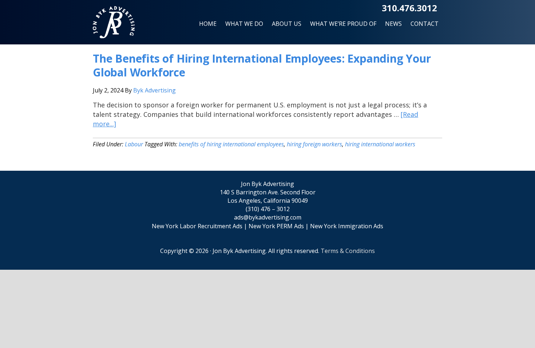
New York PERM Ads (276, 226)
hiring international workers (380, 144)
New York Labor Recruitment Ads (197, 226)
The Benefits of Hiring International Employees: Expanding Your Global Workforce (262, 65)
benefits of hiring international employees (231, 144)
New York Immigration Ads (346, 226)
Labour (134, 144)
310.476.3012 (409, 8)
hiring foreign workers (314, 144)
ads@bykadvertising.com (267, 217)
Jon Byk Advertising (114, 25)
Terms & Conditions (348, 251)
